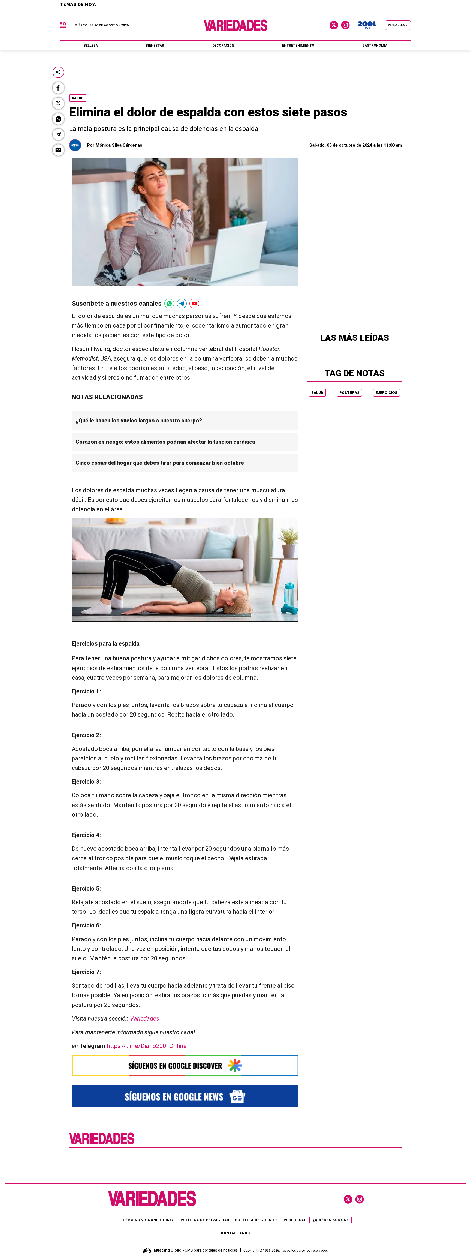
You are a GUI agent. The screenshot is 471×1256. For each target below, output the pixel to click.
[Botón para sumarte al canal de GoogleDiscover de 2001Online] (185, 1065)
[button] (58, 88)
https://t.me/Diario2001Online (147, 1045)
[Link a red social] (348, 1199)
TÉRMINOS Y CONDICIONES (148, 1220)
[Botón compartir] (58, 72)
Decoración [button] (223, 45)
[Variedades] (235, 25)
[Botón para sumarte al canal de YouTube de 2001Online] (194, 303)
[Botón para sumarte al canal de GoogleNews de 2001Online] (185, 1096)
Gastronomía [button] (374, 45)
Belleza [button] (91, 45)
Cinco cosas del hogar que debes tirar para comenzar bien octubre (160, 463)
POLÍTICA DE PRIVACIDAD (205, 1220)
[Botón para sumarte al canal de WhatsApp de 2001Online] (169, 303)
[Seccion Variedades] (101, 1143)
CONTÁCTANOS (235, 1233)
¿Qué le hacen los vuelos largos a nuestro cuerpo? (139, 420)
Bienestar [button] (155, 45)
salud (317, 393)
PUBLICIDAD (295, 1220)
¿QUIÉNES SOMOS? (330, 1220)
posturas (349, 393)
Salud (78, 98)
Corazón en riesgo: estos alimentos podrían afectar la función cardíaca (165, 442)
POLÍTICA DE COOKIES (256, 1220)
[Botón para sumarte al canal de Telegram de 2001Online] (182, 303)
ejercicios (386, 393)
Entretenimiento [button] (298, 45)
